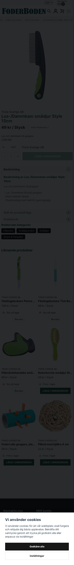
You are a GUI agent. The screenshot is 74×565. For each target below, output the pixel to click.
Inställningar (37, 555)
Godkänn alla (37, 546)
